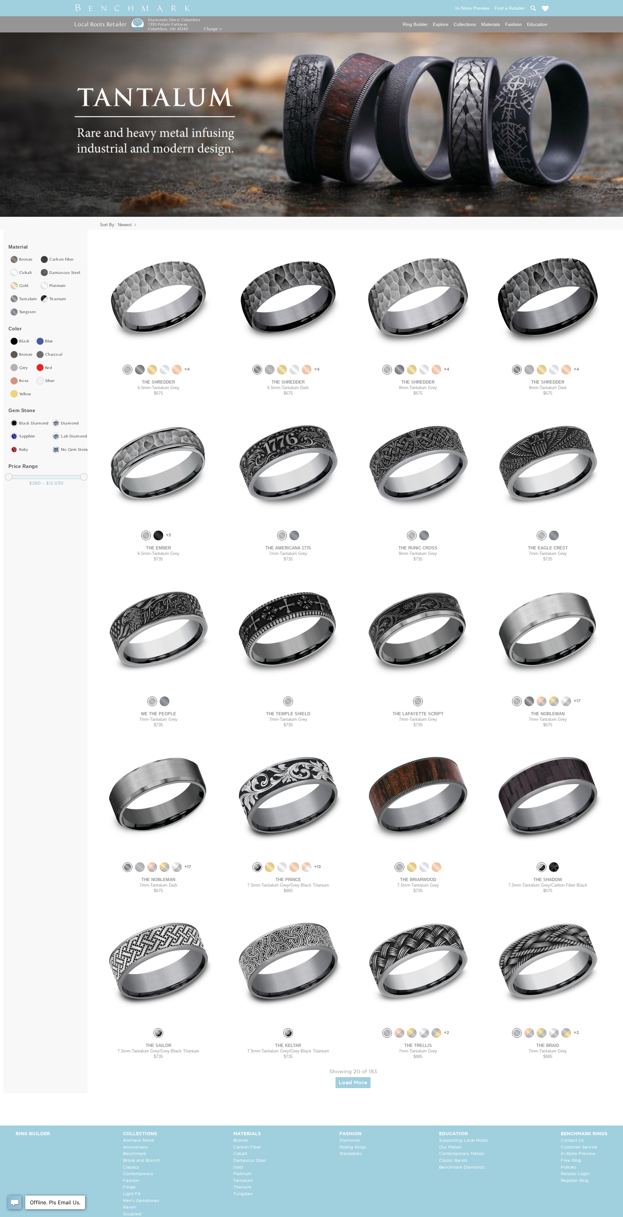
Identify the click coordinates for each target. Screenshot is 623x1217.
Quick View (158, 353)
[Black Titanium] (158, 535)
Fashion (513, 24)
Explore (440, 24)
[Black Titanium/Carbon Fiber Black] (554, 867)
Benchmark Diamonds (461, 1167)
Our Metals (450, 1147)
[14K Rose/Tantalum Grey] (541, 701)
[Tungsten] (294, 535)
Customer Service (579, 1147)
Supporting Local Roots (463, 1140)
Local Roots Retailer (100, 24)
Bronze (240, 1140)
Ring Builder (415, 24)
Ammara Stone (138, 1140)
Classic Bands (453, 1160)
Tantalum (243, 1181)
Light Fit (131, 1194)
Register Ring (575, 1181)
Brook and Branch (141, 1160)
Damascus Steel (249, 1160)
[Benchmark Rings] (132, 8)
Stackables (350, 1154)
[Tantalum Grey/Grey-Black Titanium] (257, 867)
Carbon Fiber (247, 1147)
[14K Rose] (177, 370)
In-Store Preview (578, 1154)
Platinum (242, 1174)
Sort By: (108, 224)
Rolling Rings (352, 1147)
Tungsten (243, 1194)
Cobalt (240, 1154)
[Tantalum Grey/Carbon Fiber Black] (541, 867)
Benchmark (134, 1154)
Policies (568, 1167)
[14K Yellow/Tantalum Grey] (554, 701)
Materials (490, 24)
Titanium (242, 1187)
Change (211, 29)
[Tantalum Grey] (127, 370)
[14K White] (164, 370)
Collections (465, 24)
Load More (353, 1082)
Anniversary (135, 1147)
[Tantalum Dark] (140, 370)
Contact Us (572, 1140)
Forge (129, 1187)
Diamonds (349, 1140)
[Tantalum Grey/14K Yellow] (436, 1033)
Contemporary (138, 1174)
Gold (238, 1167)
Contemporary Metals (461, 1154)
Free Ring (571, 1160)
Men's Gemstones (141, 1201)
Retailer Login (575, 1174)
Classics (131, 1167)
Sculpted (132, 1214)
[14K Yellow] (152, 370)
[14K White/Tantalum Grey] (566, 701)
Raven (129, 1207)
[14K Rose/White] (307, 867)
